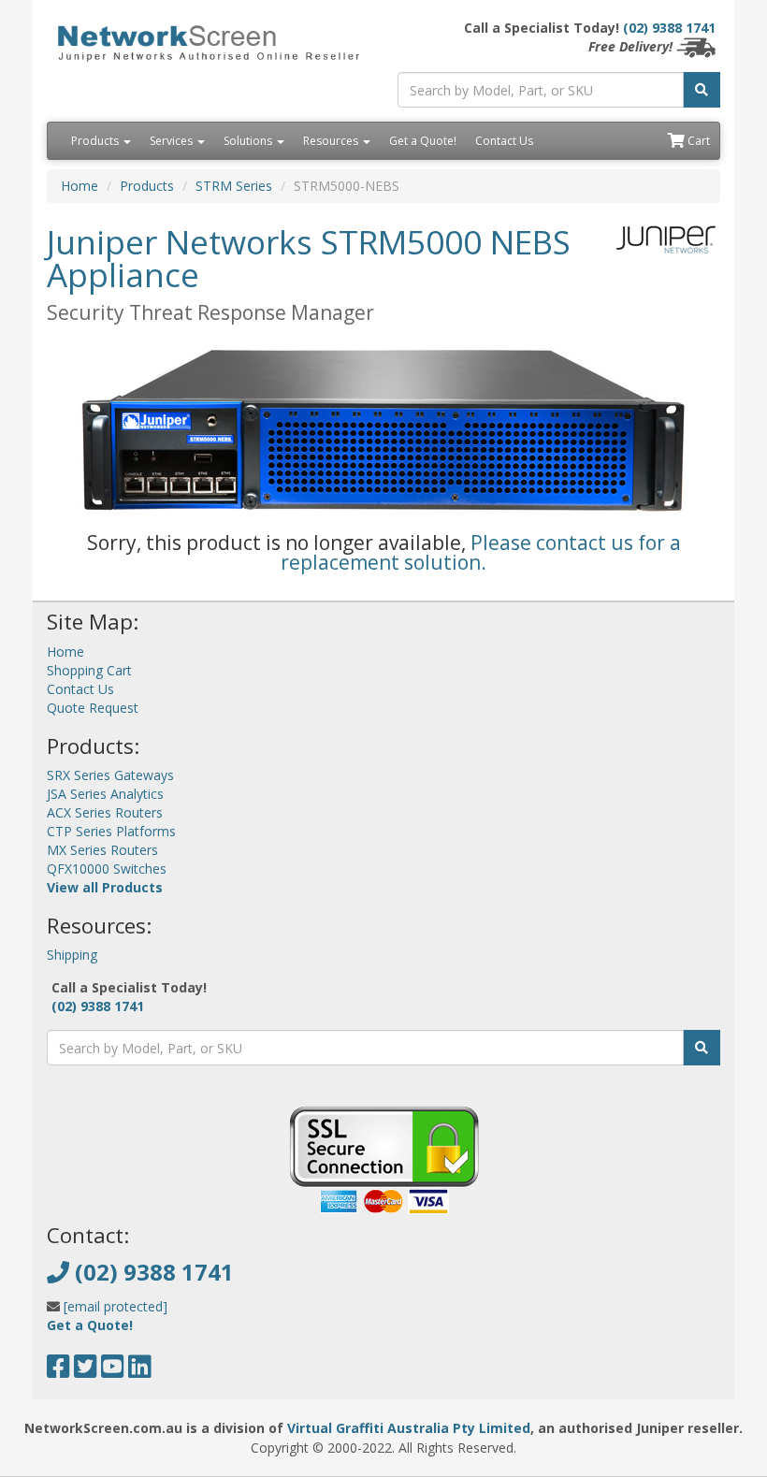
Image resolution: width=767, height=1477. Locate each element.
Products (96, 141)
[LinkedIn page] (140, 1371)
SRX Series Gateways (110, 775)
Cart (697, 141)
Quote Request (92, 708)
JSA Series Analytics (105, 794)
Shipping (72, 954)
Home (79, 186)
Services (172, 141)
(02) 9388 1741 (669, 27)
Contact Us (504, 141)
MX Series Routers (102, 850)
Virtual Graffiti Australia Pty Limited (408, 1428)
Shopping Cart (89, 670)
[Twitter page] (85, 1371)
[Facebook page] (58, 1371)
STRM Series (233, 186)
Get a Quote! (422, 141)
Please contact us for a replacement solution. (481, 552)
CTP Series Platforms (111, 831)
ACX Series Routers (105, 812)
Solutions (249, 141)
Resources (332, 141)
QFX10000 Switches (106, 868)
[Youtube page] (112, 1371)
